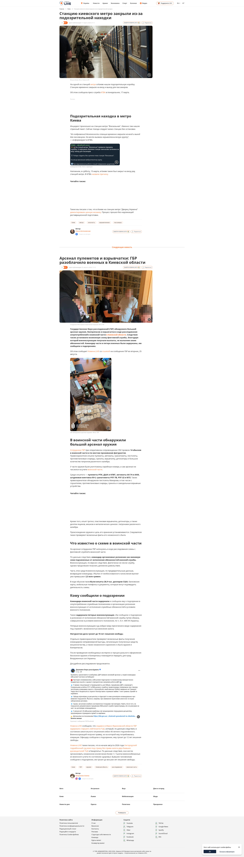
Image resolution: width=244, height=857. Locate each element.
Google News (163, 827)
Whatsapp (130, 840)
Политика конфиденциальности (71, 826)
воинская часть (132, 767)
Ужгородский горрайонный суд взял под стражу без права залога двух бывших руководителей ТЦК (103, 748)
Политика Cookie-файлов (69, 834)
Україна (86, 3)
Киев (69, 9)
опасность (91, 222)
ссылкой (106, 351)
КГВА (103, 92)
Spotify (161, 830)
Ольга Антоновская (82, 231)
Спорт (124, 3)
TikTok (161, 823)
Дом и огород (158, 788)
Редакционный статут (67, 829)
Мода (155, 796)
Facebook (130, 837)
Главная (61, 9)
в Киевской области (116, 334)
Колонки (133, 3)
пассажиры (118, 222)
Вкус (124, 788)
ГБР (80, 767)
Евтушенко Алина (82, 776)
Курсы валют (96, 840)
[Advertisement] (105, 105)
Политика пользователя (68, 823)
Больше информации (227, 851)
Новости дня (64, 804)
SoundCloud (163, 833)
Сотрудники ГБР (77, 450)
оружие (88, 767)
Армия (105, 3)
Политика (126, 804)
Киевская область (101, 767)
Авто (61, 788)
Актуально (95, 788)
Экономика (115, 3)
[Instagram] (76, 779)
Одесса (93, 804)
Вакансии (95, 826)
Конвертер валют (98, 843)
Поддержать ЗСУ (166, 3)
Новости (96, 3)
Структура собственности (101, 834)
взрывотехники (104, 222)
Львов (93, 796)
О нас (94, 823)
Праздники (158, 804)
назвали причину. (100, 174)
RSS (160, 837)
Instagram (130, 833)
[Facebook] (76, 234)
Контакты (95, 829)
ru (178, 3)
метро (93, 84)
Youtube (130, 823)
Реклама (95, 832)
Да (210, 851)
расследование (117, 767)
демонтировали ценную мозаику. (85, 212)
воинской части (95, 469)
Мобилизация (127, 796)
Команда (95, 837)
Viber (128, 830)
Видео (144, 3)
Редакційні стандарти (67, 832)
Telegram (130, 827)
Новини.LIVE (93, 351)
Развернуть (122, 813)
